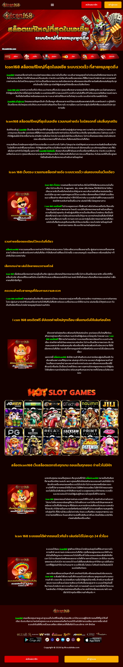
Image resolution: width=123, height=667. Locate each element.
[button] (52, 4)
